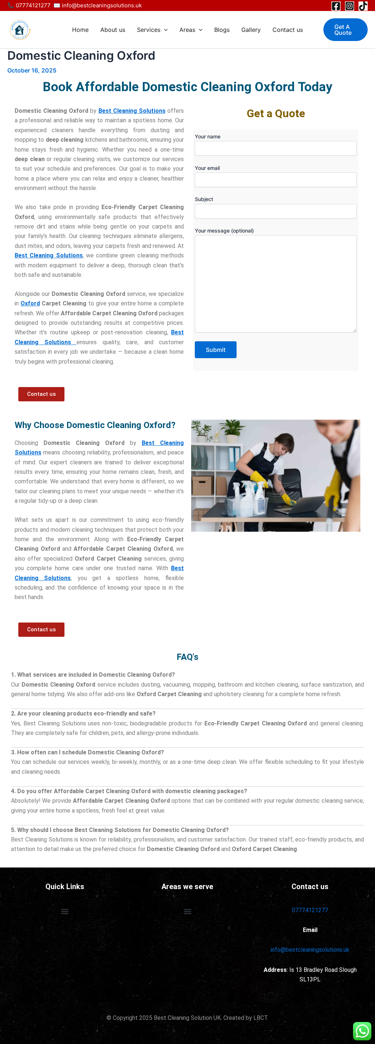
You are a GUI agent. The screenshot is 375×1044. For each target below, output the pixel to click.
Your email (207, 168)
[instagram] (349, 6)
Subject (204, 199)
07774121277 (310, 910)
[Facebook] (336, 6)
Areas (187, 29)
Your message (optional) (224, 230)
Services (148, 29)
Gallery (251, 29)
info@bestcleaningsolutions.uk (102, 5)
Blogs (222, 29)
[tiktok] (363, 6)
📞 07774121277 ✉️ (34, 5)
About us (112, 29)
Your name (207, 136)
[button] (164, 29)
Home (80, 29)
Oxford (30, 303)
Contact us (287, 29)
